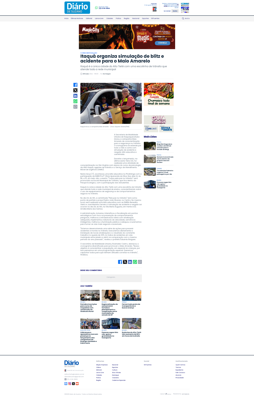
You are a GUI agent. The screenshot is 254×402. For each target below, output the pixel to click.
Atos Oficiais (116, 373)
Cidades (109, 18)
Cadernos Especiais (119, 380)
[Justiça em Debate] (166, 128)
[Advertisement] (95, 146)
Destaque (115, 375)
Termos (178, 367)
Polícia (118, 18)
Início (66, 18)
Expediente (179, 370)
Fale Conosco (180, 373)
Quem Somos (180, 365)
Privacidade (180, 378)
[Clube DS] (159, 120)
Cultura (114, 370)
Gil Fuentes (155, 18)
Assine (175, 11)
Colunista (115, 378)
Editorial (89, 18)
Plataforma (177, 394)
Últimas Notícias (77, 18)
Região (126, 18)
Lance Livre (99, 18)
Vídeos (98, 367)
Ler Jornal (167, 11)
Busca (187, 18)
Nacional (135, 18)
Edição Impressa (102, 365)
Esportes (145, 18)
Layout (162, 394)
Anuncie (178, 375)
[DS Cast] (151, 128)
